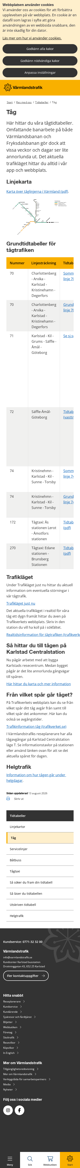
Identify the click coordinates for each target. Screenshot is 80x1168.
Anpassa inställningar (40, 72)
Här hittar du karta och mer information (38, 684)
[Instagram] (8, 1110)
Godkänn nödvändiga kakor (40, 61)
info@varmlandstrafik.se (17, 957)
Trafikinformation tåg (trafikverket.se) (36, 726)
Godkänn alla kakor (40, 49)
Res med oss (24, 102)
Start (10, 102)
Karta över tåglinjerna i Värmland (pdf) (37, 191)
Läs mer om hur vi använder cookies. (32, 38)
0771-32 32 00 (32, 942)
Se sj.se (69, 336)
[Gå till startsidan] (23, 90)
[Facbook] (19, 1110)
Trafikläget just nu (20, 603)
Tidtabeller (41, 102)
